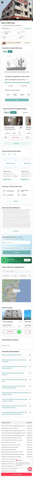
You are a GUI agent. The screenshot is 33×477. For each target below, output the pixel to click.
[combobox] (18, 271)
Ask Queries (16, 252)
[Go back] (2, 2)
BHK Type (25, 112)
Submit (17, 100)
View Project (10, 331)
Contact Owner (15, 137)
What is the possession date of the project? (12, 248)
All (3, 154)
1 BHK (9, 154)
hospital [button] (7, 275)
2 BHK (14, 154)
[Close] (30, 460)
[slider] (5, 83)
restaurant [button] (23, 275)
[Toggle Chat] (30, 469)
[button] (11, 176)
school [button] (15, 275)
